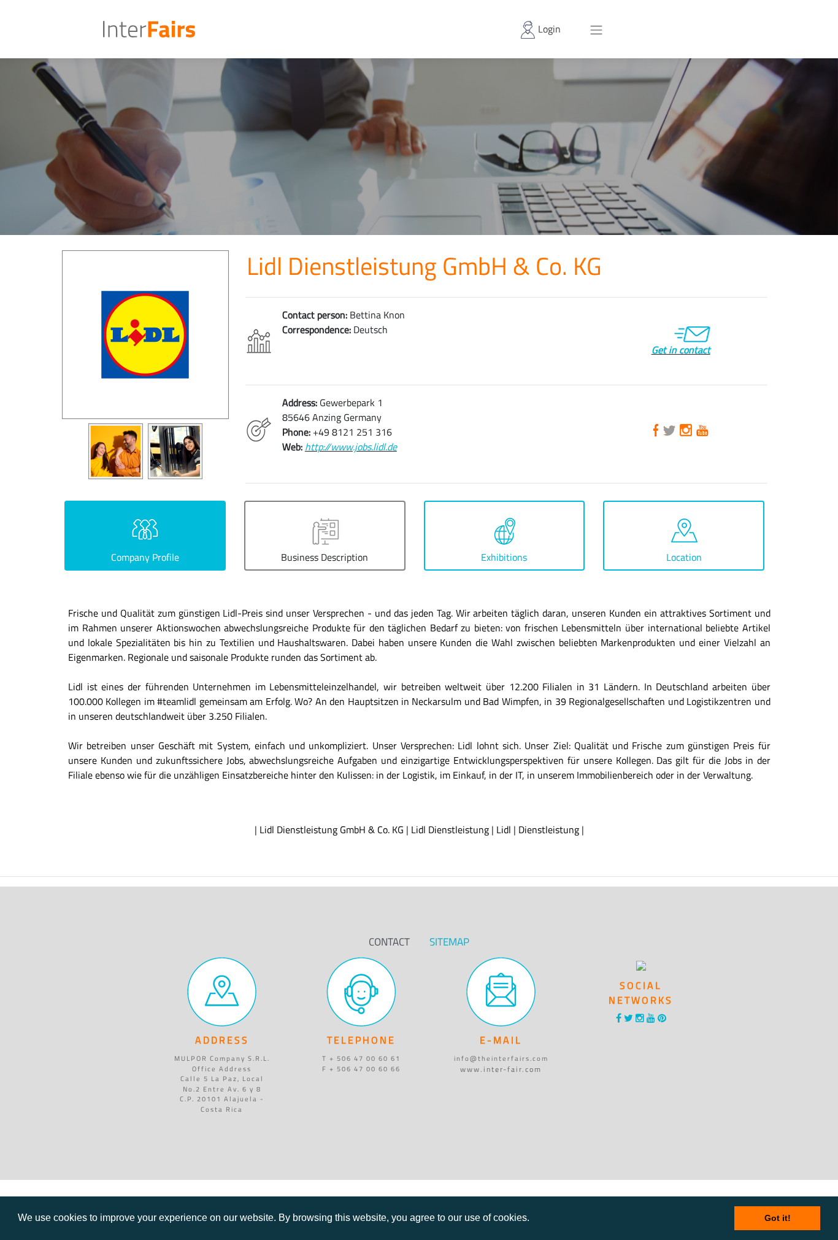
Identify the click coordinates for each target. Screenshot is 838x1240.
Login (548, 28)
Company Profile (145, 557)
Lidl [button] (503, 829)
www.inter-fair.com (501, 1069)
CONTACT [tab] (389, 942)
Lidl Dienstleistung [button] (450, 829)
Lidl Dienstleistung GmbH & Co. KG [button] (331, 829)
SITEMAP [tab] (449, 942)
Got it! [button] (777, 1218)
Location (684, 557)
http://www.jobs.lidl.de (351, 446)
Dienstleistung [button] (548, 829)
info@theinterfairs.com (501, 1058)
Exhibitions (504, 557)
